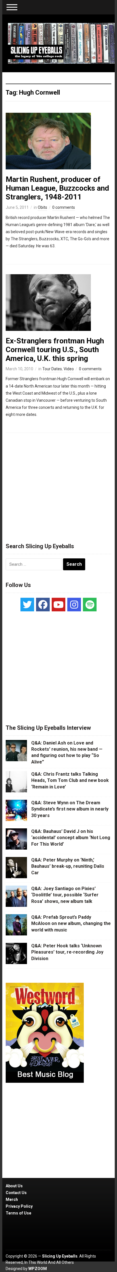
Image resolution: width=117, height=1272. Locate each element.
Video (69, 369)
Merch (12, 1199)
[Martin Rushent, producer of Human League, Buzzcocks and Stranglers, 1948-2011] (48, 140)
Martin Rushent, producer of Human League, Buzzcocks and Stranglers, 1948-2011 (57, 188)
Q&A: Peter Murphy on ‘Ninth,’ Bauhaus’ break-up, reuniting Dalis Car (67, 866)
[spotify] (90, 604)
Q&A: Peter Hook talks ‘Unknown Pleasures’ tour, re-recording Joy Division (67, 952)
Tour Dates (52, 369)
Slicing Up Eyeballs (60, 1256)
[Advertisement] (58, 485)
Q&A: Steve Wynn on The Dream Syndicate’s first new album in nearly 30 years (69, 809)
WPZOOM (37, 1268)
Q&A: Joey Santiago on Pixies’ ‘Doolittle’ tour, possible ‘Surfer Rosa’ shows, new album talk (65, 895)
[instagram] (74, 604)
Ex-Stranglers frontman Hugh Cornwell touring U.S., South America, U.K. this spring (55, 350)
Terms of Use (18, 1213)
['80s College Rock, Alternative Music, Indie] (61, 43)
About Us (14, 1186)
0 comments (63, 207)
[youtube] (58, 604)
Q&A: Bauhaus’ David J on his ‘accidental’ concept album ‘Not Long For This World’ (70, 838)
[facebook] (43, 604)
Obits (42, 207)
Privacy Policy (19, 1206)
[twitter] (27, 604)
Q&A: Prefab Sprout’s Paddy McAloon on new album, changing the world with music (71, 923)
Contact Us (16, 1192)
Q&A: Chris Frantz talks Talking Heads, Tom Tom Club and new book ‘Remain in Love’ (70, 780)
